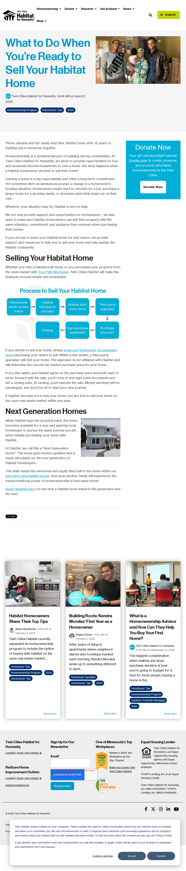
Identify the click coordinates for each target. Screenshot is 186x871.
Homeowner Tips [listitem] (21, 678)
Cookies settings (102, 855)
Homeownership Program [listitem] (26, 672)
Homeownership (48, 8)
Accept (132, 855)
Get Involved (108, 8)
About (127, 8)
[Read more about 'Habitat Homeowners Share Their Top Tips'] (32, 584)
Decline (161, 855)
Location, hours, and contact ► (23, 752)
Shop (40, 21)
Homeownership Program (22, 110)
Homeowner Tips (52, 110)
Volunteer (87, 8)
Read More (50, 713)
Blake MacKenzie (25, 628)
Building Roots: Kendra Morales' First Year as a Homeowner (90, 621)
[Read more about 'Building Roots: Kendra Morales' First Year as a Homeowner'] (93, 584)
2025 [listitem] (99, 683)
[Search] (150, 15)
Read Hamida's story (21, 489)
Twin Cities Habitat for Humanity (33, 96)
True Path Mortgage (53, 272)
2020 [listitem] (134, 706)
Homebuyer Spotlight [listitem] (83, 677)
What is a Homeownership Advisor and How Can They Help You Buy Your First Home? (153, 627)
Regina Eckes (84, 634)
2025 (71, 110)
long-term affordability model (27, 476)
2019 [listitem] (49, 672)
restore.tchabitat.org (17, 785)
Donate (70, 8)
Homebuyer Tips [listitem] (20, 666)
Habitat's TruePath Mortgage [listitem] (148, 700)
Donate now (138, 160)
